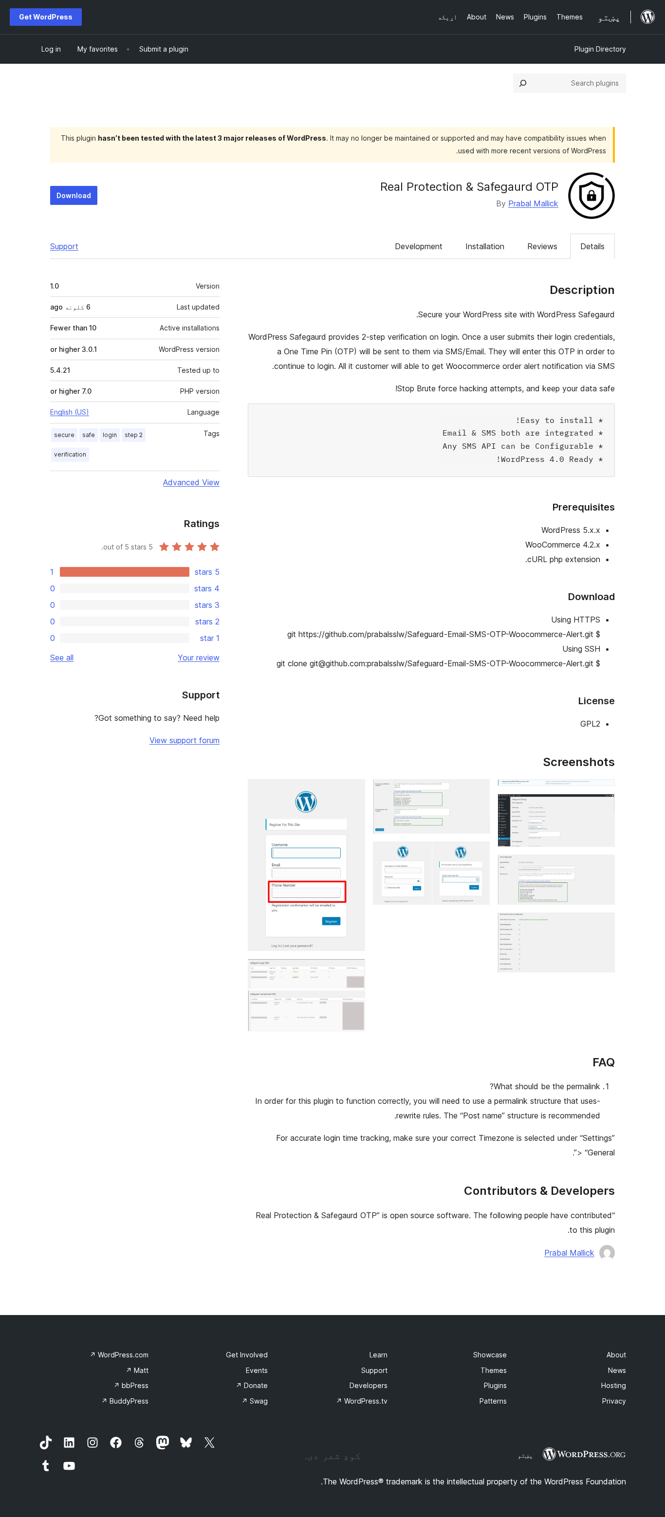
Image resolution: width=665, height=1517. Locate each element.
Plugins (495, 1385)
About (616, 1355)
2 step (134, 435)
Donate (252, 1385)
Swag (254, 1401)
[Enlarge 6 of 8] (476, 854)
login (110, 435)
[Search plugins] (523, 83)
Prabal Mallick (533, 203)
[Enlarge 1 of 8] (602, 792)
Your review (199, 657)
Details (592, 246)
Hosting (613, 1385)
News (617, 1370)
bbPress (130, 1385)
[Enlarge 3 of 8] (602, 868)
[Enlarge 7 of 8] (352, 792)
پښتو (525, 1455)
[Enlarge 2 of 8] (602, 807)
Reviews (542, 246)
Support (64, 246)
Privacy (614, 1401)
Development (419, 246)
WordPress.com (119, 1355)
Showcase (490, 1355)
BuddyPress (124, 1401)
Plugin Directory (600, 49)
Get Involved (247, 1355)
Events (257, 1370)
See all (62, 657)
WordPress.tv (362, 1401)
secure (64, 435)
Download (73, 195)
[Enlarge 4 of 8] (602, 926)
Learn (378, 1355)
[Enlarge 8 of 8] (352, 972)
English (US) (69, 412)
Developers (369, 1385)
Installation (484, 246)
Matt (137, 1370)
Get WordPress (46, 17)
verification (70, 454)
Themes (493, 1370)
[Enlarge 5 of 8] (476, 792)
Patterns (493, 1401)
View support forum (184, 740)
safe (88, 435)
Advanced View (191, 482)
